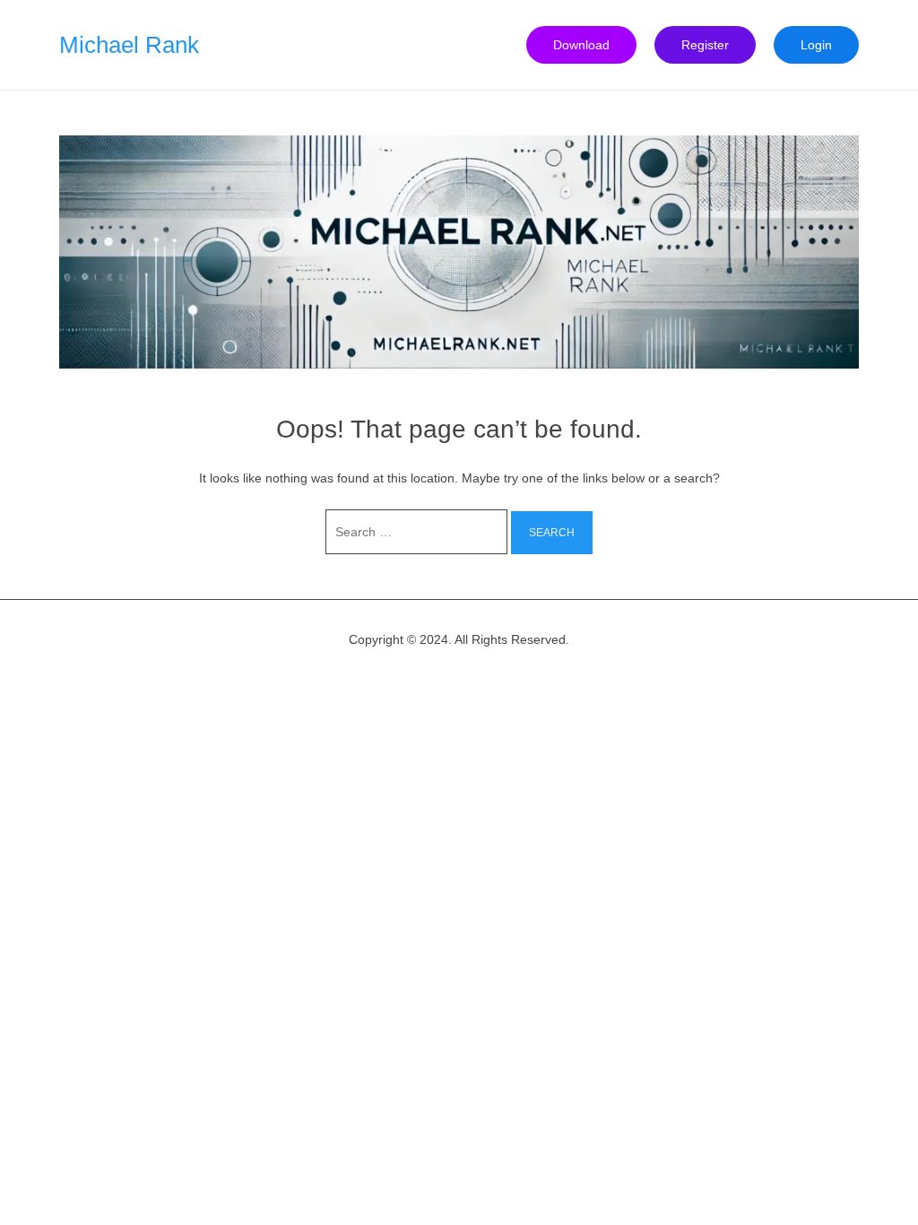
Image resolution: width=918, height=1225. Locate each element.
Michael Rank (129, 44)
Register (705, 45)
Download (581, 45)
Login (816, 45)
